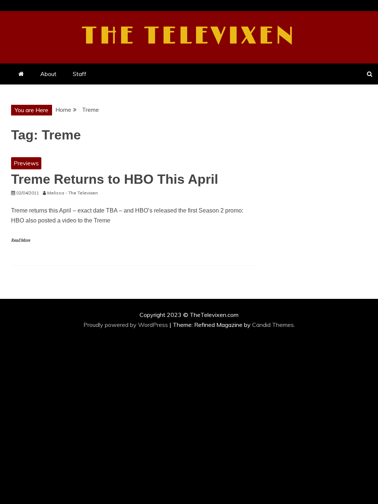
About (48, 73)
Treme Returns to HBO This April (114, 179)
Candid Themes (273, 324)
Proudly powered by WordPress (126, 324)
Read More (20, 240)
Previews (26, 163)
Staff (79, 73)
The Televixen (189, 36)
